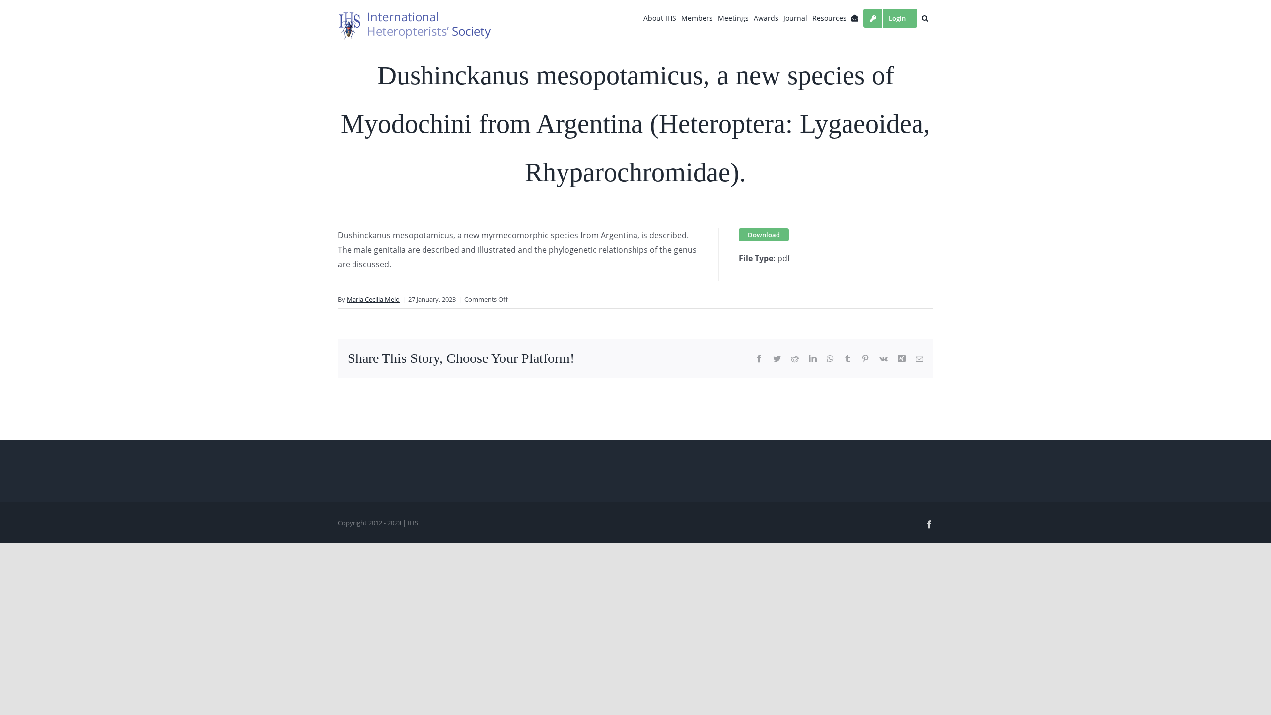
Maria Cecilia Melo (373, 299)
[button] (925, 18)
